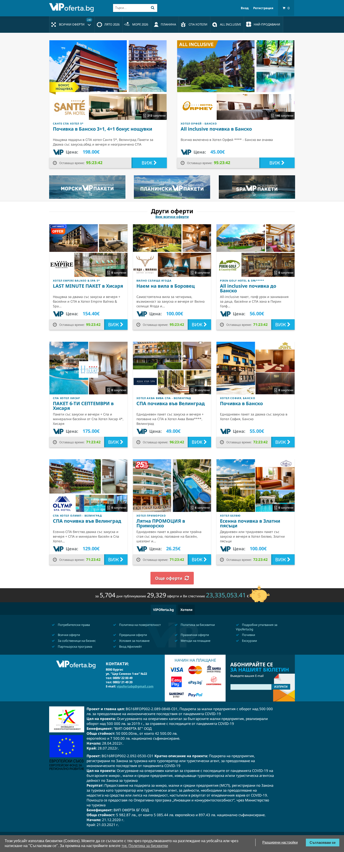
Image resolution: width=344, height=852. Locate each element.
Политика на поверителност (139, 625)
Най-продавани (267, 24)
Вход (245, 8)
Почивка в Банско (241, 403)
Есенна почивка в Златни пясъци (250, 523)
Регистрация (263, 8)
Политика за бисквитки (197, 625)
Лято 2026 (112, 24)
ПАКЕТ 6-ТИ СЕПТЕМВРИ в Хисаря (83, 405)
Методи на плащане (195, 641)
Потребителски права (73, 625)
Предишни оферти (132, 635)
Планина (168, 24)
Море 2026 (140, 24)
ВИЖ (148, 163)
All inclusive (230, 24)
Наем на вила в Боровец (165, 286)
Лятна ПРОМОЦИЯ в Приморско (160, 523)
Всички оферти (75, 22)
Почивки (248, 635)
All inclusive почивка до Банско (248, 288)
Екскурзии (249, 641)
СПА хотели (198, 24)
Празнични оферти (194, 635)
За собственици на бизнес (76, 641)
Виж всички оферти (172, 216)
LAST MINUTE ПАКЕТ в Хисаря (88, 286)
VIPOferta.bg (163, 609)
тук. (124, 846)
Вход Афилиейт (130, 646)
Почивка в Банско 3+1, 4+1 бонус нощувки (102, 129)
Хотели (186, 609)
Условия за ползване (134, 641)
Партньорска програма (74, 646)
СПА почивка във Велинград (170, 403)
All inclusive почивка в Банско (216, 129)
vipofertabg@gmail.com (135, 686)
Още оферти (168, 578)
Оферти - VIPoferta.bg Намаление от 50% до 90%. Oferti (72, 7)
